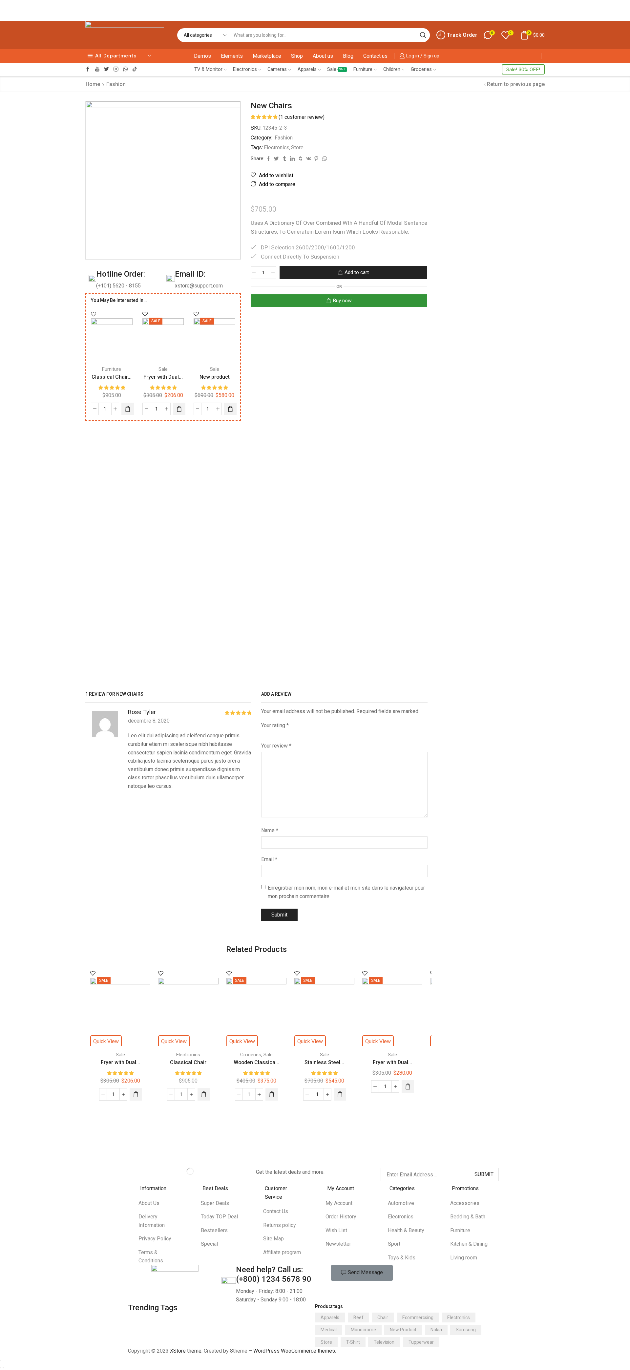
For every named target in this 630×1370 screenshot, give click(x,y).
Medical (329, 1329)
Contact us (375, 56)
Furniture (362, 69)
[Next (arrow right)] (3, 1367)
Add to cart (357, 272)
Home (93, 84)
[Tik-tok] (134, 69)
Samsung (466, 1329)
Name (269, 830)
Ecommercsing (417, 1317)
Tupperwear (421, 1342)
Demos (202, 56)
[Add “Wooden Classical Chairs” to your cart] (271, 1094)
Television (384, 1342)
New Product (403, 1329)
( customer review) (302, 117)
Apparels (307, 69)
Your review (276, 746)
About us (323, 56)
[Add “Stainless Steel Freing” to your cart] (340, 1094)
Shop (297, 56)
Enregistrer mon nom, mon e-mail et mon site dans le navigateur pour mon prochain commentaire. (346, 892)
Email (269, 859)
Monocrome (363, 1329)
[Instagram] (116, 69)
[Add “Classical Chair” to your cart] (204, 1094)
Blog (348, 56)
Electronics (245, 69)
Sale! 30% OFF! (523, 70)
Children (391, 69)
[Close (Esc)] (0, 1360)
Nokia (436, 1329)
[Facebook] (87, 69)
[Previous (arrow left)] (0, 1367)
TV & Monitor (208, 69)
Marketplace (267, 56)
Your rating (275, 725)
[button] (362, 1273)
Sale (336, 69)
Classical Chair (188, 1062)
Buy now (342, 301)
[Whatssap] (125, 69)
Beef (358, 1317)
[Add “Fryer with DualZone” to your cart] (179, 409)
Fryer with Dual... (163, 377)
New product (215, 377)
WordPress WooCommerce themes (294, 1351)
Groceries (421, 69)
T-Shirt (353, 1342)
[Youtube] (97, 69)
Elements (232, 56)
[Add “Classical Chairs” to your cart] (127, 409)
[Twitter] (106, 69)
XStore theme (185, 1351)
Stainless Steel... (324, 1062)
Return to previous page (516, 84)
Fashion (116, 84)
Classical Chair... (112, 377)
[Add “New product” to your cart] (230, 409)
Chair (382, 1317)
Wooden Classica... (256, 1062)
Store (297, 147)
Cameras (277, 69)
